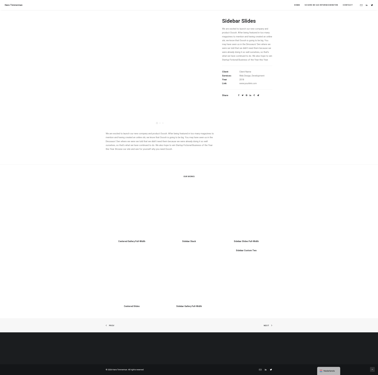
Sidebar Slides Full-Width (246, 241)
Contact (348, 5)
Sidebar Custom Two (246, 250)
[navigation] (328, 371)
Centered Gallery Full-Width (131, 241)
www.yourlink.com (248, 83)
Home (297, 5)
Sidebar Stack (189, 241)
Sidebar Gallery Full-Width (189, 306)
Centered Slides (132, 306)
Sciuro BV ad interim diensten (321, 5)
